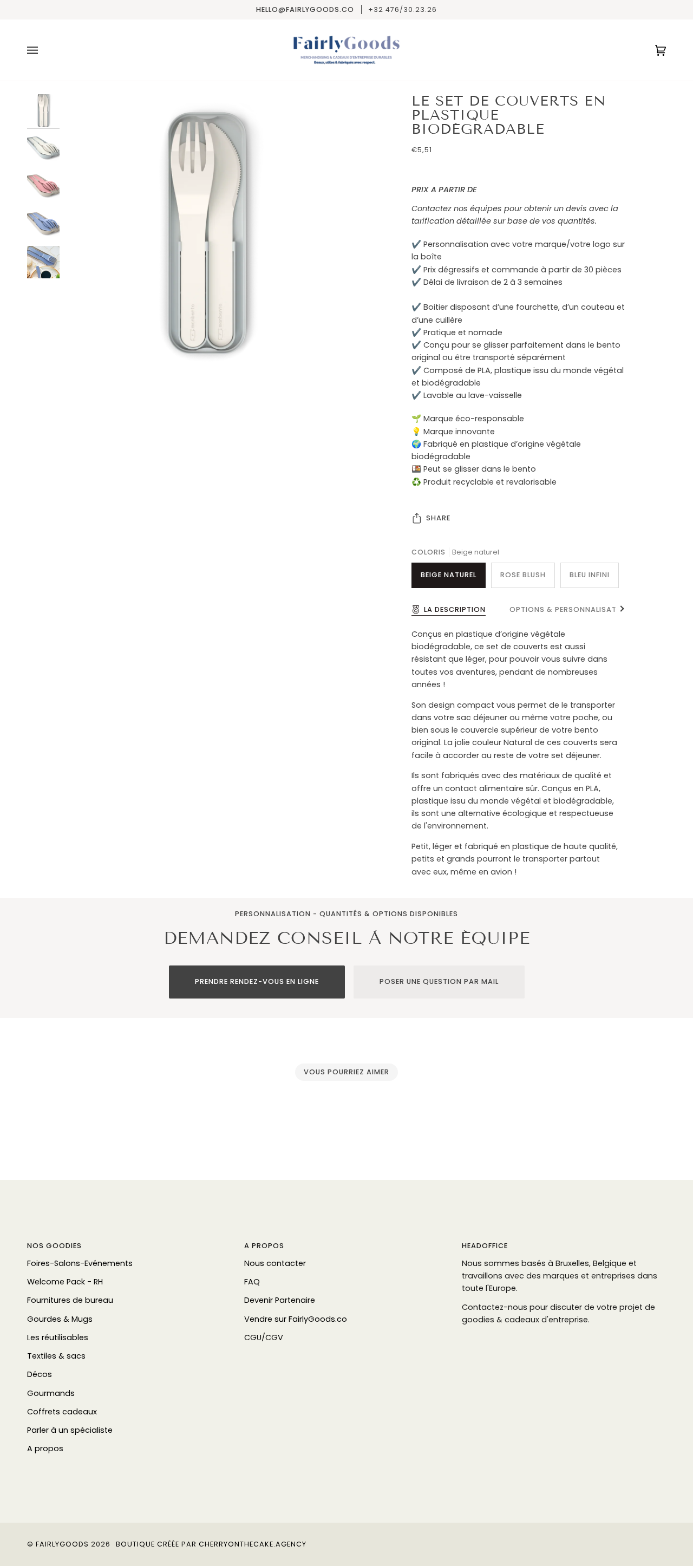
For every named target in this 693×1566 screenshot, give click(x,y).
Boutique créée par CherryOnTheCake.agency (211, 1544)
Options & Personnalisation (570, 609)
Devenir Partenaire (279, 1300)
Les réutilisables (57, 1337)
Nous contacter (275, 1263)
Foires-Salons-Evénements (80, 1263)
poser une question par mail (439, 981)
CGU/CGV (263, 1337)
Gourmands (51, 1393)
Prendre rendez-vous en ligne (257, 981)
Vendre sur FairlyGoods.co (295, 1319)
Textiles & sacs (56, 1355)
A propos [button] (264, 1245)
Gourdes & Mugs (60, 1319)
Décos (39, 1374)
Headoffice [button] (485, 1245)
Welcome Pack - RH (65, 1281)
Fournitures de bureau (70, 1300)
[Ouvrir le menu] (43, 50)
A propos (45, 1448)
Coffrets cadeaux (62, 1411)
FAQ (252, 1281)
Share (438, 518)
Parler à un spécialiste (70, 1430)
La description (455, 609)
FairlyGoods (62, 1544)
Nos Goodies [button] (54, 1245)
